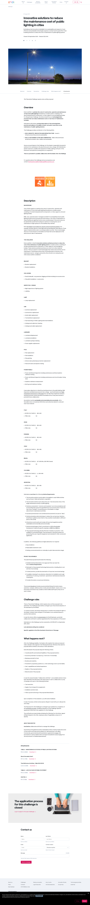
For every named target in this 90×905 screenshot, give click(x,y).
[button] (23, 40)
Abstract (22, 91)
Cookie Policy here (39, 895)
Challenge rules (45, 91)
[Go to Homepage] (11, 2)
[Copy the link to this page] (35, 40)
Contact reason (49, 844)
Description (36, 91)
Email (22, 844)
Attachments (66, 91)
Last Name (48, 836)
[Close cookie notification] (88, 893)
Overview (29, 91)
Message (23, 853)
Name (22, 836)
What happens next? (56, 91)
